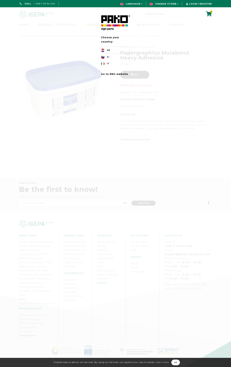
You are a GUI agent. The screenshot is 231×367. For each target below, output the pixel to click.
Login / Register (200, 4)
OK (175, 362)
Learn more (162, 362)
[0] (209, 15)
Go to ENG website (114, 74)
